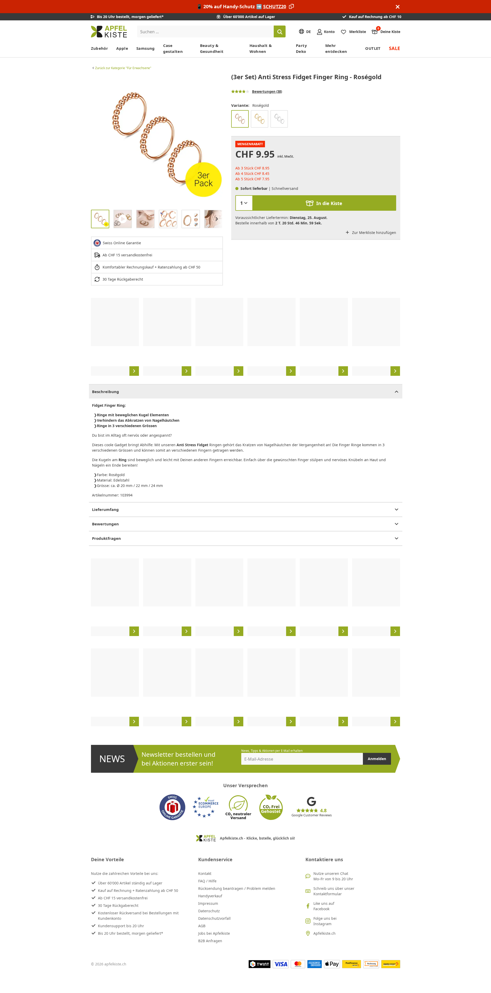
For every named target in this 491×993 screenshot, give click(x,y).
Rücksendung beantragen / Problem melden (236, 888)
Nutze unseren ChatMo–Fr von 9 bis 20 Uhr (333, 876)
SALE (394, 48)
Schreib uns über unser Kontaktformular (333, 891)
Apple (122, 48)
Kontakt (204, 873)
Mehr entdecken (336, 48)
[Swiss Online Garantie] (172, 807)
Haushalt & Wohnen (260, 48)
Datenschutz (209, 910)
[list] (157, 140)
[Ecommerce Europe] (205, 807)
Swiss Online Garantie (122, 242)
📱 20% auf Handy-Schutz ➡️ (241, 6)
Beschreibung (105, 391)
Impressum (208, 903)
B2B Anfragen (210, 940)
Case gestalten (173, 48)
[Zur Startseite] (109, 31)
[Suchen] (280, 31)
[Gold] (259, 119)
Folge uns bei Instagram (325, 921)
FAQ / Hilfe (207, 880)
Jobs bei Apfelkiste (214, 933)
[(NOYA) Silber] (279, 119)
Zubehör (99, 48)
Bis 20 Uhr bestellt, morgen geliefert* (130, 933)
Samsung (145, 48)
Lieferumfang (105, 509)
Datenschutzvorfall (214, 918)
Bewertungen (105, 523)
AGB (201, 925)
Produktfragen (106, 538)
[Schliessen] (397, 6)
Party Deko (301, 48)
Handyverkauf (210, 895)
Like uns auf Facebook (323, 906)
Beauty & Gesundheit (212, 48)
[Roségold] (240, 119)
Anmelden (377, 758)
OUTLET (372, 48)
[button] (96, 139)
